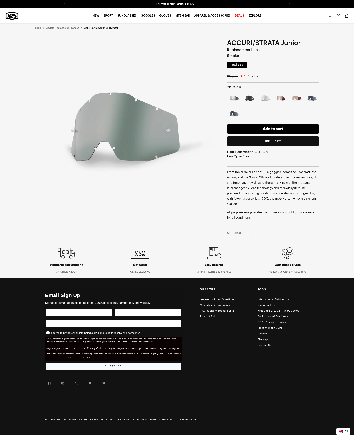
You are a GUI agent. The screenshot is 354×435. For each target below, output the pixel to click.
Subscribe (113, 366)
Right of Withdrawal (270, 328)
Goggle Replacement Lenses (62, 28)
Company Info (266, 305)
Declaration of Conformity (274, 316)
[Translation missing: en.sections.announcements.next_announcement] (289, 4)
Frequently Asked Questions (217, 299)
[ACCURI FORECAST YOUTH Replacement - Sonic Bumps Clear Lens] (265, 98)
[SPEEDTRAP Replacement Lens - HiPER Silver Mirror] (234, 98)
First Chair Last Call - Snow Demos (278, 311)
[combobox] (343, 431)
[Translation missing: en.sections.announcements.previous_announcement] (64, 4)
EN (346, 431)
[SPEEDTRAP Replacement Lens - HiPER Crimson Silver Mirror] (296, 98)
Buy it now (273, 141)
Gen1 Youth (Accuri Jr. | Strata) (101, 28)
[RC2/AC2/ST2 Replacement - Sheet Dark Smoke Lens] (250, 98)
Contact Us (264, 345)
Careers (262, 333)
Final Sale (237, 64)
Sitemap (263, 339)
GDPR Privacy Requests (272, 322)
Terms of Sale (208, 316)
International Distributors (273, 299)
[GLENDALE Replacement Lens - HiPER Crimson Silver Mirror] (281, 98)
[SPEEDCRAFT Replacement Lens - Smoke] (312, 98)
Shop (38, 28)
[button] (96, 15)
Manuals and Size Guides (215, 305)
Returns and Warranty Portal (217, 311)
